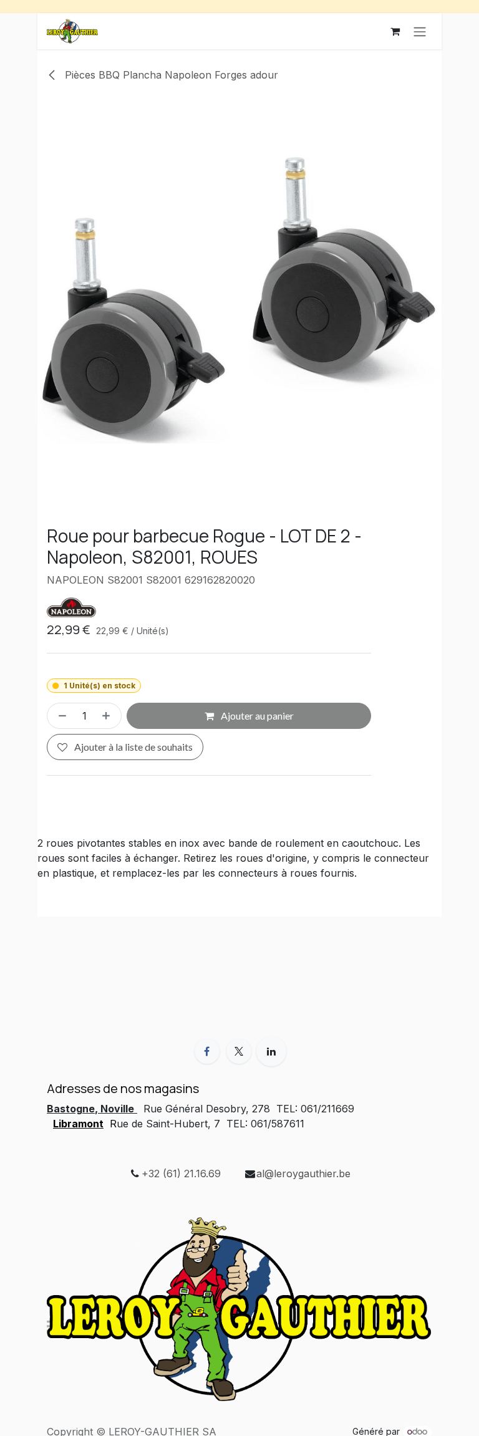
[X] (238, 1051)
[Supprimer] (59, 715)
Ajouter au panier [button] (256, 715)
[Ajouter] (108, 715)
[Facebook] (207, 1051)
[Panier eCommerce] (394, 31)
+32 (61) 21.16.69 (181, 1173)
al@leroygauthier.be (303, 1173)
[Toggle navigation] (419, 31)
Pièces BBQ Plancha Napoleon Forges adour (170, 75)
